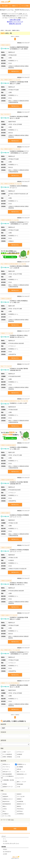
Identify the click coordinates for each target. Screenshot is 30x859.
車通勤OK (19, 799)
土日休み (5, 808)
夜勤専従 (19, 806)
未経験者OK (5, 796)
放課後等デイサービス (8, 786)
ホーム (4, 838)
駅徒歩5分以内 (6, 801)
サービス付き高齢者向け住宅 (7, 777)
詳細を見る (16, 71)
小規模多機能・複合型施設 (7, 780)
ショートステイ (20, 778)
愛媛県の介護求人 (16, 30)
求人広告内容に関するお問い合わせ (11, 843)
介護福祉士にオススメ (8, 799)
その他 (18, 756)
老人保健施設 (20, 766)
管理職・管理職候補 (7, 756)
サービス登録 (25, 5)
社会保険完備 (20, 801)
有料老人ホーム (6, 764)
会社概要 (5, 854)
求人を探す (5, 5)
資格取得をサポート (21, 804)
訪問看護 (5, 784)
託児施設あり (6, 813)
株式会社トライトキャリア (15, 21)
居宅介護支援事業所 (7, 774)
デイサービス (6, 769)
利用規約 (5, 849)
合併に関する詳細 (15, 19)
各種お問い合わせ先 (15, 23)
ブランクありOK (20, 796)
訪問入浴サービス (7, 771)
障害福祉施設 (20, 784)
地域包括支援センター (22, 774)
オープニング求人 (7, 815)
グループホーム (6, 766)
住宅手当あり (20, 811)
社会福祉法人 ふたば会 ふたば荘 (18, 403)
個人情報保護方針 (7, 851)
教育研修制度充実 (7, 804)
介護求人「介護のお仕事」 (6, 30)
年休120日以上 (20, 808)
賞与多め (5, 794)
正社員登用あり (20, 813)
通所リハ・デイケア (21, 781)
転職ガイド (15, 5)
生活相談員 (19, 754)
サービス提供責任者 (7, 754)
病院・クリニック (21, 771)
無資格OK (19, 794)
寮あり (4, 811)
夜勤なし (5, 806)
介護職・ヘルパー (7, 752)
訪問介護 (19, 769)
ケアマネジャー (20, 752)
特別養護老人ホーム (21, 764)
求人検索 (5, 841)
